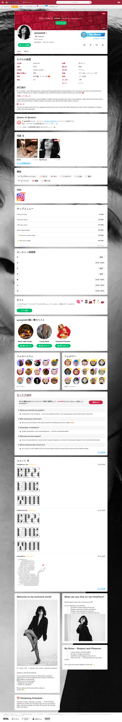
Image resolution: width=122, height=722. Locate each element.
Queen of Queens (51, 121)
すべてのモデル (6, 6)
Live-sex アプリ (53, 6)
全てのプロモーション (31, 6)
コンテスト (42, 6)
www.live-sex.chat (27, 714)
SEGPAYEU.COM (59, 714)
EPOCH (51, 714)
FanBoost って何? (99, 38)
